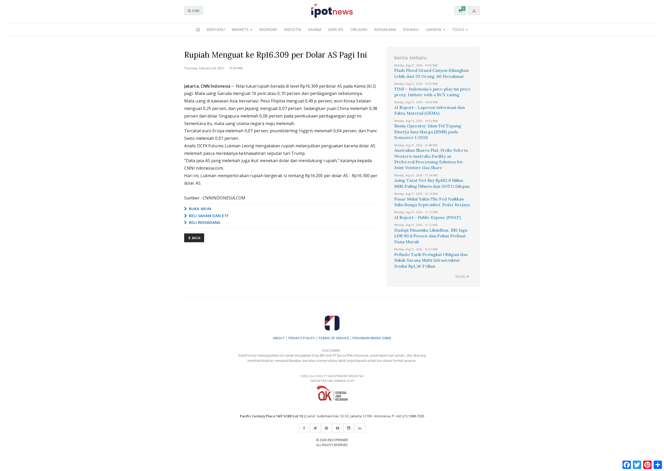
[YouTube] (338, 428)
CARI (195, 10)
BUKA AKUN (199, 208)
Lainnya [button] (434, 29)
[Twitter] (315, 428)
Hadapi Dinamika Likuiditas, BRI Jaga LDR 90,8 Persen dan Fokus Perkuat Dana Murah (431, 235)
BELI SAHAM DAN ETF (208, 215)
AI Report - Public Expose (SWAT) (427, 217)
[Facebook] (304, 428)
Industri (292, 29)
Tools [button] (459, 29)
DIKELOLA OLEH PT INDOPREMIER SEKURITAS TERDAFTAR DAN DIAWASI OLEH (332, 378)
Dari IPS (335, 29)
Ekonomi (268, 29)
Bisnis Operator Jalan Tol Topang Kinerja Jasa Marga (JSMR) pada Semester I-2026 (427, 131)
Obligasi (358, 29)
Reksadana (385, 29)
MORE (460, 276)
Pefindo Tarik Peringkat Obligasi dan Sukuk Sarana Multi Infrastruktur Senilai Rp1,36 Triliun (431, 260)
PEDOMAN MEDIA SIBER (371, 338)
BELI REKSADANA (204, 222)
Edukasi (411, 29)
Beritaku (216, 29)
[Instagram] (349, 428)
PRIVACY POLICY (301, 338)
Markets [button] (241, 29)
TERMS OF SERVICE (333, 338)
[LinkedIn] (360, 428)
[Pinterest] (326, 428)
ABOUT (279, 338)
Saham (314, 29)
